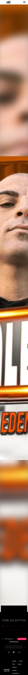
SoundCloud (15, 673)
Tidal (13, 664)
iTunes (20, 661)
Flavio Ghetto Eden (15, 626)
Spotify (14, 661)
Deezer (20, 664)
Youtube (14, 670)
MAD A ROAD (14, 630)
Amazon (14, 667)
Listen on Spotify (22, 638)
